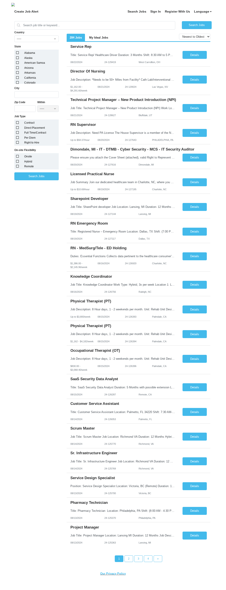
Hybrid (28, 161)
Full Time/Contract (35, 132)
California (30, 77)
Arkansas (30, 72)
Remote (29, 166)
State (17, 46)
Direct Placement (34, 127)
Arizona (29, 67)
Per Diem (30, 137)
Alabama (29, 52)
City (16, 88)
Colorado (30, 82)
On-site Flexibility (25, 150)
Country (19, 32)
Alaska (28, 58)
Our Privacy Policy (113, 573)
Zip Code (19, 102)
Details (194, 55)
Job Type (20, 116)
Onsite (28, 156)
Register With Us (177, 11)
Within (41, 102)
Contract (29, 122)
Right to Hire (31, 142)
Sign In (155, 11)
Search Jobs (137, 11)
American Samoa (34, 62)
